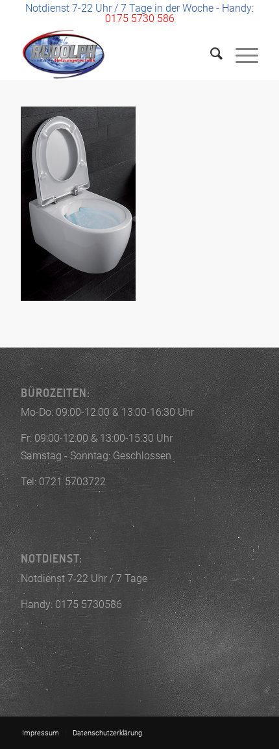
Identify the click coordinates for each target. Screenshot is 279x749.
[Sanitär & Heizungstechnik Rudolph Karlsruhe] (115, 54)
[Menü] (240, 54)
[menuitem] (210, 54)
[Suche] (210, 54)
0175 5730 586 (140, 18)
